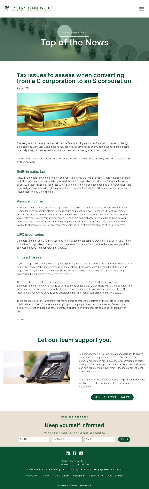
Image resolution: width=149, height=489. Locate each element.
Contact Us (31, 476)
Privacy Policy (96, 476)
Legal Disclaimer (115, 476)
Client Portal (79, 476)
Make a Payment (61, 476)
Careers (45, 476)
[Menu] (141, 9)
